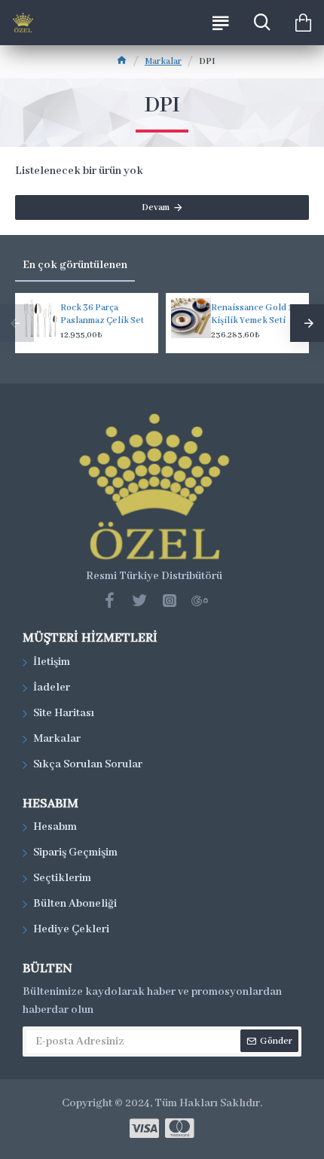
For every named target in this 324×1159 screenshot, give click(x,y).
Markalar (163, 61)
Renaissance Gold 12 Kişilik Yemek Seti (254, 314)
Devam (156, 207)
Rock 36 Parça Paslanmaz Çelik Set (102, 314)
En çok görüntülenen (75, 265)
